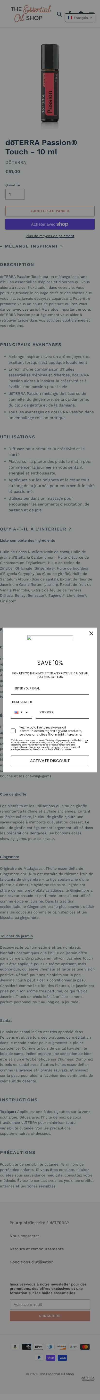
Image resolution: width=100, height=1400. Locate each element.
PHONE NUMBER (21, 702)
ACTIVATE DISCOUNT (50, 760)
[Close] (91, 633)
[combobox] (21, 712)
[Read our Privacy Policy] (86, 741)
